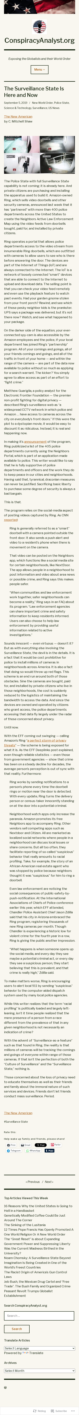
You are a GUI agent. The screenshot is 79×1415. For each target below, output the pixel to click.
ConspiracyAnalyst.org (39, 40)
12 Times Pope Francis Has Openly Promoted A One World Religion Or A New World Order (38, 1232)
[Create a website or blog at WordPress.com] (5, 1387)
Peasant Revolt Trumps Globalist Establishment (28, 1293)
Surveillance (40, 107)
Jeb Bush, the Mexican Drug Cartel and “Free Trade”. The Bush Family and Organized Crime (37, 1284)
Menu (38, 69)
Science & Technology (17, 107)
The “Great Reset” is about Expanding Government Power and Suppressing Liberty (37, 1241)
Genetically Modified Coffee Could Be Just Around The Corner (34, 1218)
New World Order (42, 102)
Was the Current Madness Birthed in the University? (34, 1251)
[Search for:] (39, 1316)
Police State (61, 102)
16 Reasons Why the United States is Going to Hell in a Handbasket (38, 1208)
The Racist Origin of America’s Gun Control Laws (35, 1274)
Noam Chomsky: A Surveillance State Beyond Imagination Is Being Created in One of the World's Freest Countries (37, 1262)
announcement (35, 442)
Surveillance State (17, 1121)
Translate (36, 1353)
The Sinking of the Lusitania (25, 1225)
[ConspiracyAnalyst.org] (39, 7)
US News (54, 107)
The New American (18, 116)
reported (10, 520)
